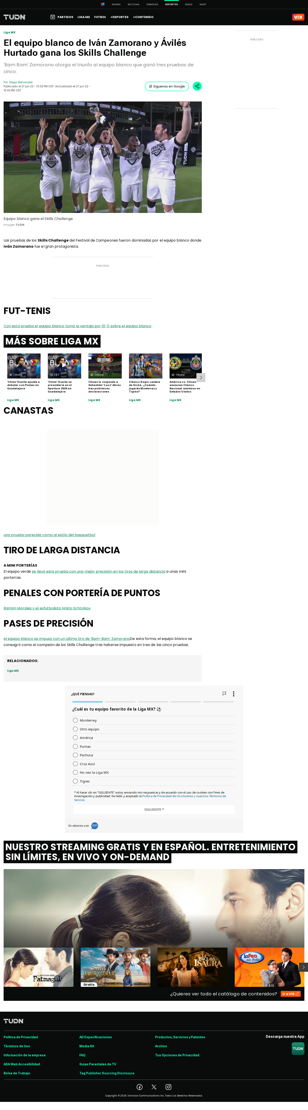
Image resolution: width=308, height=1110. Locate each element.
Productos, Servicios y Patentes (180, 1037)
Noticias (133, 4)
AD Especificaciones (95, 1037)
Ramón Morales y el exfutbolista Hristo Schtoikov (47, 608)
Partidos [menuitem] (65, 17)
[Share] (197, 86)
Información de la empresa (25, 1055)
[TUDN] (15, 17)
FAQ (82, 1055)
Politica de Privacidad (21, 1037)
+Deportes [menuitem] (119, 17)
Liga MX (10, 32)
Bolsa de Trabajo (17, 1073)
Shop (203, 4)
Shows (116, 4)
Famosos (152, 4)
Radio (188, 4)
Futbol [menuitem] (100, 17)
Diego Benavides (21, 82)
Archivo (161, 1046)
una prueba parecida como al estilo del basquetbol (49, 535)
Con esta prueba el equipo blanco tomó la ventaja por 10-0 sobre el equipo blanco (77, 326)
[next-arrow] (200, 377)
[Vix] (298, 17)
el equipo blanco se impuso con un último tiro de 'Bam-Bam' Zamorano (67, 638)
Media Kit (86, 1046)
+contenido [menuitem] (143, 17)
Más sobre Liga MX (52, 341)
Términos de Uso (17, 1046)
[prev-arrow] (1, 967)
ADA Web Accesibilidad (22, 1064)
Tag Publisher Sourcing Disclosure (106, 1073)
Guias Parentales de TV (97, 1064)
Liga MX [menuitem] (84, 17)
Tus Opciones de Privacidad (177, 1055)
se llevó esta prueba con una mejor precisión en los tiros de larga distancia (98, 571)
